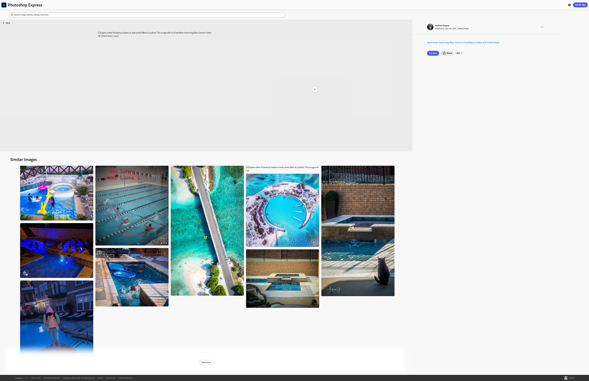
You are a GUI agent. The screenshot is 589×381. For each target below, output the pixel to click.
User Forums (35, 378)
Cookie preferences (125, 378)
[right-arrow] (315, 89)
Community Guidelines (52, 378)
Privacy (100, 378)
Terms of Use (110, 378)
